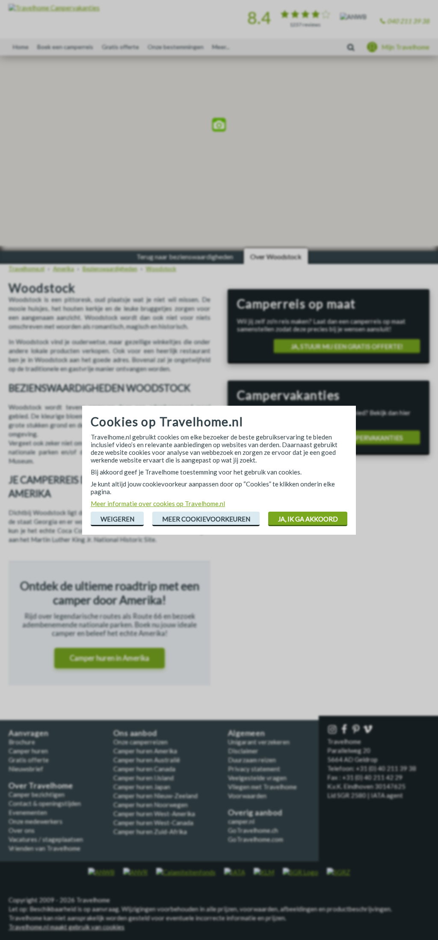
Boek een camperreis (65, 46)
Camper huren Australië (146, 760)
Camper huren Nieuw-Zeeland (155, 795)
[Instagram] (333, 729)
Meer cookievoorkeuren (206, 519)
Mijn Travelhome (405, 47)
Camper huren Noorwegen (150, 804)
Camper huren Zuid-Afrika (150, 831)
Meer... (221, 46)
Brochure (22, 742)
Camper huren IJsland (143, 778)
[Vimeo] (369, 729)
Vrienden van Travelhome (44, 848)
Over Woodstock (276, 256)
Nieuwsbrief (26, 769)
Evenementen (28, 812)
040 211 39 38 (408, 21)
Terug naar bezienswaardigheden (184, 256)
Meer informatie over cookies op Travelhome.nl (158, 503)
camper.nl (241, 821)
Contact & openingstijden (45, 803)
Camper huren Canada (144, 769)
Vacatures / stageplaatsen (46, 839)
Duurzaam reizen (252, 760)
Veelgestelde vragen (257, 778)
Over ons (22, 830)
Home (21, 46)
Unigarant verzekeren (259, 742)
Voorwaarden (247, 795)
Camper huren (28, 751)
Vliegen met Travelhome (262, 787)
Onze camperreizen (140, 742)
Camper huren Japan (141, 787)
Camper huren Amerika (145, 751)
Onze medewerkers (35, 821)
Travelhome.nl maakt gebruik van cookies (66, 927)
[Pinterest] (357, 729)
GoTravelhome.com (255, 839)
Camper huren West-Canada (153, 822)
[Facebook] (345, 729)
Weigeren (117, 519)
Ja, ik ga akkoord (308, 519)
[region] (219, 126)
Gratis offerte (120, 46)
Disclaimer (243, 751)
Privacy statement (254, 769)
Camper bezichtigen (37, 794)
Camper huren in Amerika (109, 658)
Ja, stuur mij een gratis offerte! (347, 346)
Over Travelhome (41, 785)
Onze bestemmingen (176, 46)
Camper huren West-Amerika (154, 813)
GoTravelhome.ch (253, 830)
